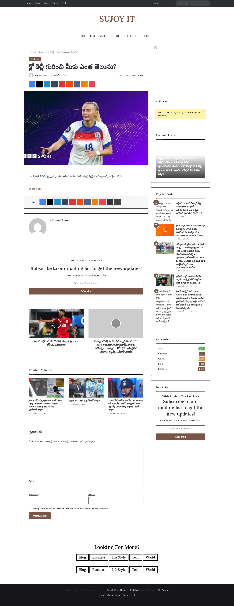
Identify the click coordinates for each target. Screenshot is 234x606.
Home (28, 3)
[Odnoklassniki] (84, 84)
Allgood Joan (40, 75)
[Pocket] (92, 84)
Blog (93, 36)
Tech (64, 3)
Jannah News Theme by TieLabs (122, 590)
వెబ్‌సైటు (91, 495)
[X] (39, 84)
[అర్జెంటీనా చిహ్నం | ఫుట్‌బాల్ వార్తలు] (86, 388)
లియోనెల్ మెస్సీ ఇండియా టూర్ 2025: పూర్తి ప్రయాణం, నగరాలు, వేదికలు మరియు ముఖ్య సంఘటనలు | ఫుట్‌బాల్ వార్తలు (46, 405)
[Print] (117, 202)
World (55, 3)
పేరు (31, 481)
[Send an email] (47, 75)
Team (46, 3)
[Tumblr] (54, 84)
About (38, 3)
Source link (35, 188)
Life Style (132, 36)
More (147, 36)
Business (43, 52)
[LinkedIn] (47, 84)
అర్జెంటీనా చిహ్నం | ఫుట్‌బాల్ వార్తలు (84, 400)
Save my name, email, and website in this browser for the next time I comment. (70, 508)
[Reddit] (69, 84)
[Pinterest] (62, 84)
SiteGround (163, 590)
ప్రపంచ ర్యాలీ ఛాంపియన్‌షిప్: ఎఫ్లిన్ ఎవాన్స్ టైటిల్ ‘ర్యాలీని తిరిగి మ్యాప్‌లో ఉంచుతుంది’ (188, 279)
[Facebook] (32, 84)
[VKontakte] (77, 84)
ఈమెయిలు (34, 495)
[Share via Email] (110, 202)
